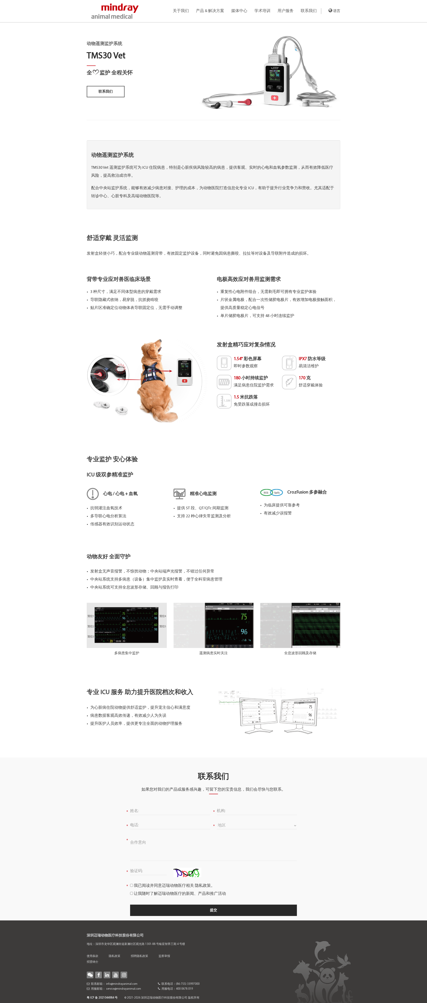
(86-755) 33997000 (187, 984)
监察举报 (164, 956)
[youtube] (115, 975)
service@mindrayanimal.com (123, 988)
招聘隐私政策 (139, 956)
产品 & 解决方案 (210, 11)
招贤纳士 (92, 961)
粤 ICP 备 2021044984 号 (102, 997)
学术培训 (262, 11)
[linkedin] (107, 975)
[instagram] (124, 975)
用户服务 (286, 11)
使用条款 (92, 956)
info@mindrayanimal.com (121, 984)
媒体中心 (239, 11)
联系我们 (309, 11)
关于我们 (181, 11)
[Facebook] (98, 975)
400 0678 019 (184, 988)
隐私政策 (203, 886)
